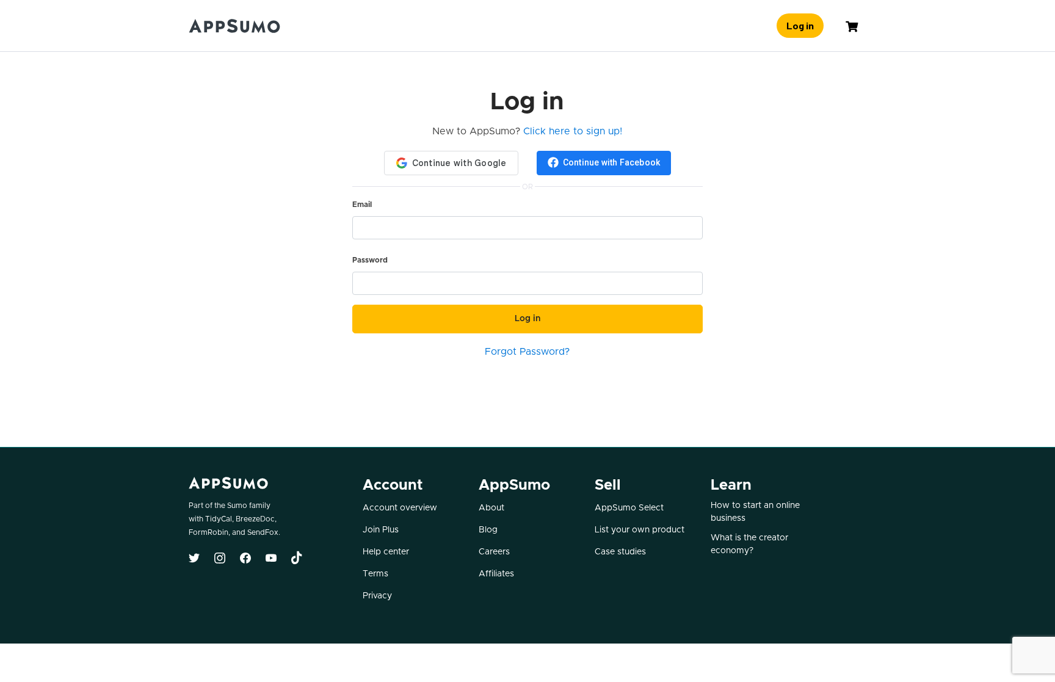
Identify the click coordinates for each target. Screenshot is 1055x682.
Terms (375, 574)
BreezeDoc (255, 519)
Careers (494, 552)
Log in (800, 25)
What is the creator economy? (749, 544)
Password (370, 260)
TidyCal (218, 519)
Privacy (377, 596)
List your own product (639, 530)
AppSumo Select (629, 508)
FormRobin (208, 532)
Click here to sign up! (572, 131)
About (491, 508)
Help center (386, 552)
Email (362, 204)
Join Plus (381, 530)
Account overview (400, 508)
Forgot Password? (527, 352)
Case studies (620, 552)
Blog (488, 530)
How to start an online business (755, 512)
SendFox (262, 532)
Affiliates (496, 574)
